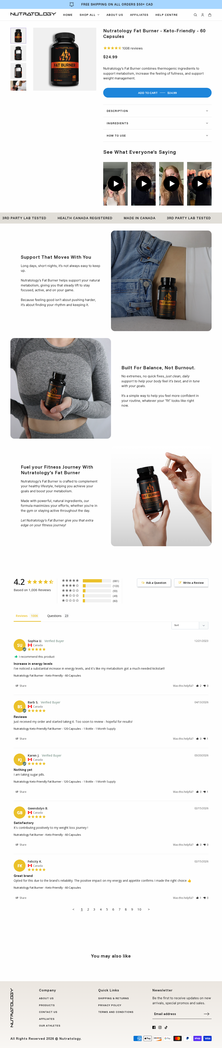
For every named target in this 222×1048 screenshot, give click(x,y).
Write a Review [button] (193, 583)
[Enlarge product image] (64, 59)
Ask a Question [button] (156, 583)
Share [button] (22, 686)
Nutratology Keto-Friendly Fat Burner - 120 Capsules (47, 729)
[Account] (202, 15)
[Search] (195, 15)
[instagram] (160, 1027)
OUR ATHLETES (49, 1025)
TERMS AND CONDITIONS (116, 1012)
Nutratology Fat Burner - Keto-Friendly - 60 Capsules (47, 675)
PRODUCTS (47, 1005)
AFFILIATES (47, 1018)
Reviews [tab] (22, 616)
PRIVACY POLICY (109, 1005)
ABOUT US (46, 998)
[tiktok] (166, 1027)
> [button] (149, 909)
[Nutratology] (33, 14)
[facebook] (154, 1027)
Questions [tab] (54, 616)
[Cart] (210, 15)
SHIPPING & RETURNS (113, 998)
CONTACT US (48, 1012)
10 (139, 909)
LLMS (102, 1018)
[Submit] (206, 1014)
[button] (198, 686)
